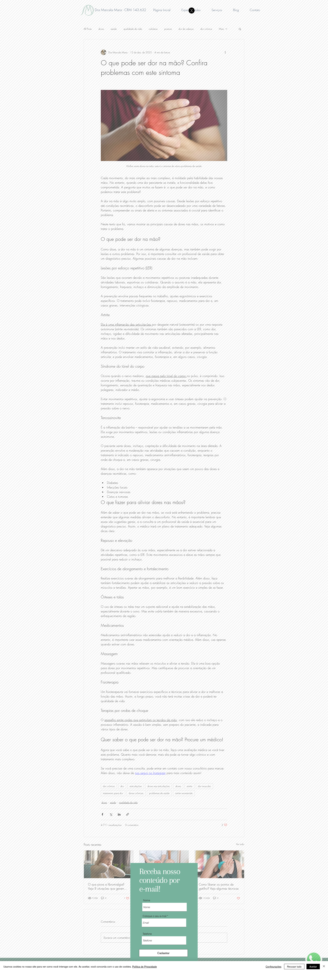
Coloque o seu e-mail (154, 916)
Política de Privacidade (144, 966)
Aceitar (313, 966)
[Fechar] (324, 966)
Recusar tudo (294, 966)
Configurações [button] (273, 966)
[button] (192, 10)
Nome (146, 900)
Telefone (147, 934)
